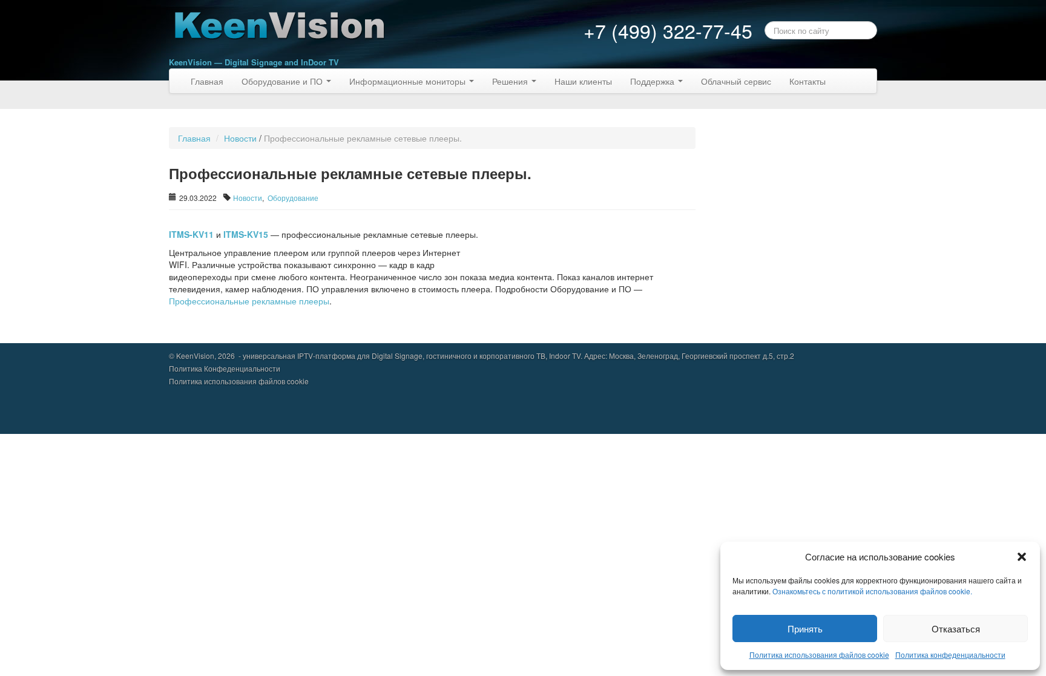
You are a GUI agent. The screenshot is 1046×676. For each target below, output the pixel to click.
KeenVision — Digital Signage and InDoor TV (254, 62)
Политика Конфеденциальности (224, 368)
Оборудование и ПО (283, 81)
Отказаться (956, 628)
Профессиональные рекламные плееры (249, 301)
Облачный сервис (736, 81)
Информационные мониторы (408, 81)
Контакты (807, 81)
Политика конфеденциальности (950, 654)
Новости (240, 138)
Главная (207, 81)
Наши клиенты (583, 81)
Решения (511, 81)
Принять (805, 628)
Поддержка (653, 81)
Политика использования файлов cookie (819, 654)
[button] (1022, 557)
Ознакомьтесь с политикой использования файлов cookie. (872, 591)
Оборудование (293, 197)
